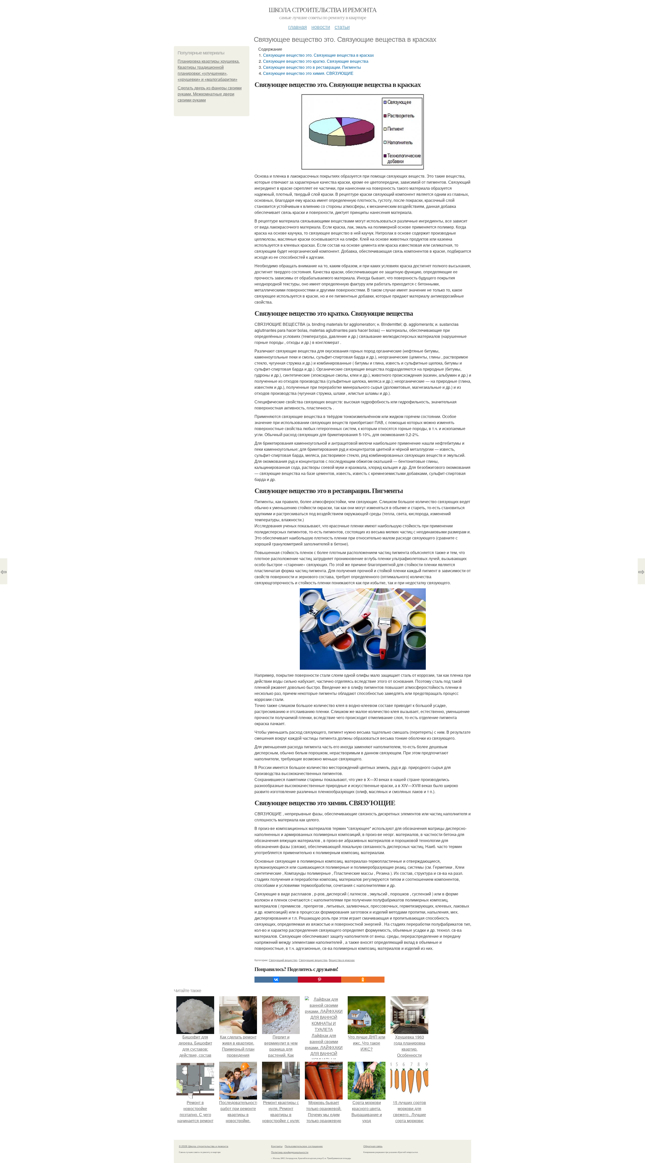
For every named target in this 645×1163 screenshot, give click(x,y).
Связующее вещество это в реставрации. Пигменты (312, 67)
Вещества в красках (342, 960)
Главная (297, 26)
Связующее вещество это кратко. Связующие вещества (315, 61)
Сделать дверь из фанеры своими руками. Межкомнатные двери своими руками (210, 94)
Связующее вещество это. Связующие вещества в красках (318, 55)
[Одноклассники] (362, 980)
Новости (320, 26)
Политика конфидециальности (289, 1152)
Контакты (276, 1146)
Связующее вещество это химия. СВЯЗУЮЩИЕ (308, 73)
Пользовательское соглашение (304, 1146)
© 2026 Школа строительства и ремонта (203, 1146)
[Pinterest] (319, 980)
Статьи (342, 26)
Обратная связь (372, 1146)
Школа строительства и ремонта (323, 9)
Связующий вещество (283, 960)
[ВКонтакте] (276, 980)
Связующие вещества (313, 960)
